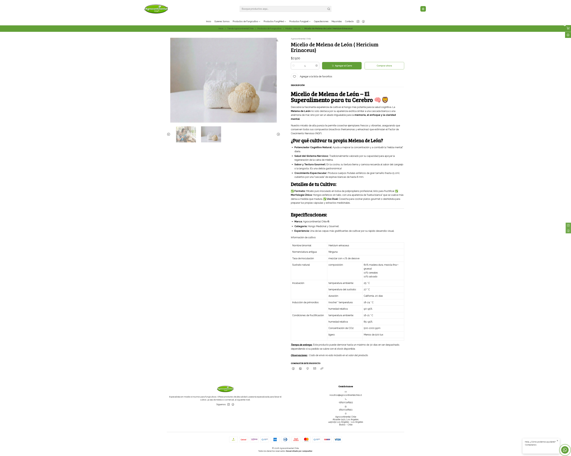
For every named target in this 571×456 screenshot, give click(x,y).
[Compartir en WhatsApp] (300, 368)
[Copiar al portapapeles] (321, 368)
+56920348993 (346, 402)
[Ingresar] (568, 35)
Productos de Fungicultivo (269, 28)
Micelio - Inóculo (293, 28)
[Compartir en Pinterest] (307, 368)
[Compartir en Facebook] (293, 368)
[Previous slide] (169, 134)
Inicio (221, 28)
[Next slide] (278, 134)
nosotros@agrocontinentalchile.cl (346, 395)
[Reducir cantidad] (293, 65)
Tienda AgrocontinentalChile (240, 28)
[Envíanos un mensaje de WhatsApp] (565, 450)
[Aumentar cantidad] (316, 65)
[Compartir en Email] (314, 368)
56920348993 (345, 409)
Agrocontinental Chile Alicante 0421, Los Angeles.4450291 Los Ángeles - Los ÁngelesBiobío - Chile (345, 421)
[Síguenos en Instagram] (358, 21)
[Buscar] (328, 9)
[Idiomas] (423, 8)
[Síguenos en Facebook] (363, 21)
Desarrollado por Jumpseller (299, 451)
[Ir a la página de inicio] (156, 9)
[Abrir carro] (568, 28)
